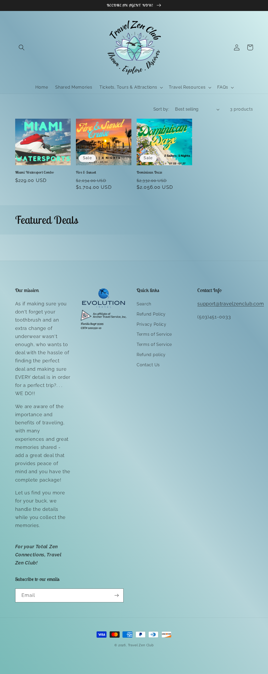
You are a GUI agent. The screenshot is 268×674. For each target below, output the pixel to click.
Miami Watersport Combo (34, 172)
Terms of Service (154, 334)
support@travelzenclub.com (230, 303)
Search (144, 303)
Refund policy (151, 354)
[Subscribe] (116, 596)
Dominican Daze (149, 172)
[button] (22, 47)
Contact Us (148, 364)
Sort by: (161, 109)
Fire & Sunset (86, 172)
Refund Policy (151, 314)
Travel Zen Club (141, 645)
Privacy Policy (151, 324)
